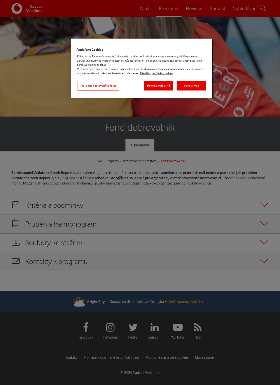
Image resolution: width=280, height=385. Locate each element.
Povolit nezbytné (158, 85)
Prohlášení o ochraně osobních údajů (162, 69)
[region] (142, 68)
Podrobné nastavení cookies (98, 85)
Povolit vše (191, 85)
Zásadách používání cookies (156, 73)
